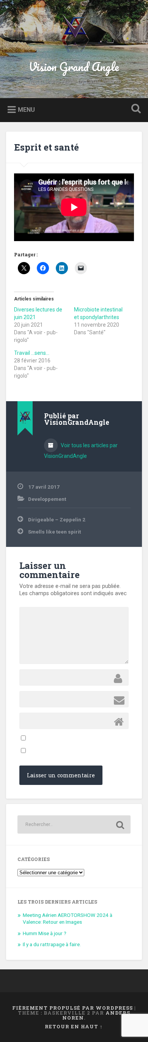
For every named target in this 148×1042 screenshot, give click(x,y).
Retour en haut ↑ (74, 1026)
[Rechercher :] (74, 824)
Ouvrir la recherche (135, 109)
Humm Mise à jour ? (44, 933)
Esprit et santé (46, 147)
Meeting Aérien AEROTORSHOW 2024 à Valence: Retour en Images (67, 918)
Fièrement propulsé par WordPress (72, 1008)
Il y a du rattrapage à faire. (52, 944)
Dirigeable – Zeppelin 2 (56, 519)
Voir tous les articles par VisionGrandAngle (81, 450)
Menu (26, 109)
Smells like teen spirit (54, 532)
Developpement (47, 499)
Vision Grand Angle (74, 66)
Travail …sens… (31, 353)
